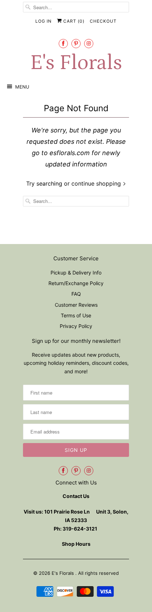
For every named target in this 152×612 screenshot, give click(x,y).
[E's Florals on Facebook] (63, 43)
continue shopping (97, 183)
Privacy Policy (76, 326)
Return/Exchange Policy (76, 283)
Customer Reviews (76, 305)
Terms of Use (76, 315)
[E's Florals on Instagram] (88, 43)
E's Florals (76, 63)
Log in (43, 21)
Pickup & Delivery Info (76, 273)
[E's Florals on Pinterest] (76, 43)
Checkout (103, 21)
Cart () (73, 21)
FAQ (76, 294)
